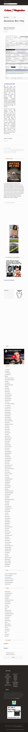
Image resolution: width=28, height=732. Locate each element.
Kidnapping (7, 618)
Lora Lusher (7, 477)
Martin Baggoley (8, 460)
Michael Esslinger (8, 419)
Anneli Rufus (7, 533)
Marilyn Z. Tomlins (8, 557)
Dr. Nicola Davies (8, 413)
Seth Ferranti (7, 422)
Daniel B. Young (8, 550)
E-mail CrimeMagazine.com (18, 726)
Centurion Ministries (8, 575)
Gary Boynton (7, 391)
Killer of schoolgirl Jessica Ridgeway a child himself (9, 28)
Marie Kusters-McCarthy (9, 468)
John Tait (6, 554)
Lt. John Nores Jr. (8, 506)
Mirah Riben (7, 525)
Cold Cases (7, 596)
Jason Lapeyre (7, 472)
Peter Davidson (8, 412)
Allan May (6, 489)
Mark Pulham (7, 516)
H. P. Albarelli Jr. (8, 372)
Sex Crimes (7, 630)
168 (12, 150)
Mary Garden (7, 431)
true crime (13, 698)
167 (9, 148)
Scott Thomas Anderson (9, 378)
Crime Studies (7, 601)
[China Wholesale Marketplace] (9, 294)
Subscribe (15, 683)
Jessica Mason (7, 487)
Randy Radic (7, 523)
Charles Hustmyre (8, 446)
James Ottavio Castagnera (10, 403)
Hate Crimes (7, 606)
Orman (11, 729)
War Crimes (7, 634)
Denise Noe (7, 504)
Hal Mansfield (7, 482)
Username (6, 643)
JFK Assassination (8, 615)
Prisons (6, 627)
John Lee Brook (8, 393)
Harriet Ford (7, 425)
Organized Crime (8, 625)
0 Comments (6, 31)
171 (22, 150)
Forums (7, 678)
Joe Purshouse (7, 518)
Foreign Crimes (8, 603)
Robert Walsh (7, 564)
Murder (6, 622)
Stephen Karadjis (8, 453)
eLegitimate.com (8, 584)
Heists (6, 608)
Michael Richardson (8, 526)
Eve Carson (7, 401)
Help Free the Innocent (9, 578)
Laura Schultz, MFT (8, 535)
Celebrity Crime (8, 594)
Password (6, 648)
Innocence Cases (8, 612)
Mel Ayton (6, 381)
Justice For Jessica (8, 138)
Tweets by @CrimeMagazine (9, 280)
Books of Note (8, 676)
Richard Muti (7, 501)
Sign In (6, 1)
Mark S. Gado (7, 429)
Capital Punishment (8, 593)
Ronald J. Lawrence (8, 473)
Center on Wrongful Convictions (11, 573)
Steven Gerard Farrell (9, 420)
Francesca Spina (8, 542)
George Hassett (8, 444)
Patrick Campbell (8, 398)
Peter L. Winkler (8, 561)
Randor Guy (7, 443)
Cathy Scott (7, 537)
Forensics (6, 605)
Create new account (9, 652)
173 (8, 151)
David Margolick (8, 485)
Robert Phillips (7, 511)
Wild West (6, 636)
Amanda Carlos (8, 400)
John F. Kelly (7, 463)
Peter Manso (7, 484)
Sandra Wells (7, 566)
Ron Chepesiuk (8, 407)
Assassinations (7, 591)
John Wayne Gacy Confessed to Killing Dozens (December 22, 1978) (14, 263)
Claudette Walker (8, 549)
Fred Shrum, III (7, 538)
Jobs (15, 681)
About (15, 675)
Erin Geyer (7, 434)
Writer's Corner (8, 685)
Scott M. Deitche (8, 417)
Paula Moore (7, 496)
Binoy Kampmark (8, 451)
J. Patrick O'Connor (8, 508)
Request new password (10, 654)
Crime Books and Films (9, 600)
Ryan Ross (7, 530)
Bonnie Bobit (7, 390)
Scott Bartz (7, 386)
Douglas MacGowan (8, 478)
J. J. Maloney (7, 369)
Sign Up (9, 1)
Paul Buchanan (8, 396)
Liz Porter (6, 513)
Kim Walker (7, 555)
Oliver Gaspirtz (7, 432)
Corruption (7, 598)
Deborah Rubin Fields (9, 424)
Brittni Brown (7, 455)
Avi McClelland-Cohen (9, 490)
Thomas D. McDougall (9, 492)
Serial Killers (7, 629)
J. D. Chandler (7, 405)
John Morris (7, 497)
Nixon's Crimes (7, 624)
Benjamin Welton (8, 547)
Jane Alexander (8, 374)
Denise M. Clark (8, 408)
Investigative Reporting (9, 613)
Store (8, 683)
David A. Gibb (7, 436)
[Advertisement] (16, 14)
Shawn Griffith (7, 441)
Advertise (15, 676)
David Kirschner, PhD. (9, 465)
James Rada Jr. (8, 521)
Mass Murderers (8, 620)
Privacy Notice (15, 682)
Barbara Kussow (8, 466)
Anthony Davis (7, 415)
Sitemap (7, 682)
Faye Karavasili (8, 456)
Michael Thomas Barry (9, 384)
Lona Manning (7, 480)
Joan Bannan (7, 383)
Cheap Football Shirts (9, 582)
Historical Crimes (8, 610)
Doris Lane (7, 470)
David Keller (7, 461)
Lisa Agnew (7, 371)
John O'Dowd (7, 509)
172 (5, 151)
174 (11, 151)
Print (8, 679)
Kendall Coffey (7, 410)
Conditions (15, 686)
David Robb (7, 528)
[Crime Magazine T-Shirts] (19, 294)
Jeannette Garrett (8, 458)
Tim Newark (7, 502)
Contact (15, 679)
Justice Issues (7, 617)
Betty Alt (6, 376)
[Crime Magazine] (15, 11)
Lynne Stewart (7, 543)
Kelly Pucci (7, 514)
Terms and (15, 685)
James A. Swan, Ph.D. (9, 545)
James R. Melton (8, 494)
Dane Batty (7, 388)
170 (19, 150)
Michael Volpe (7, 559)
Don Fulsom (7, 427)
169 (16, 150)
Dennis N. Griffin (8, 439)
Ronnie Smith (7, 540)
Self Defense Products (9, 580)
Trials (6, 632)
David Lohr (7, 475)
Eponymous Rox (10, 84)
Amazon (16, 197)
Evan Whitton (7, 552)
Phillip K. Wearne (8, 562)
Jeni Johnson (7, 449)
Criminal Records (8, 577)
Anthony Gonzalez (8, 437)
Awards (15, 678)
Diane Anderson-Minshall (9, 379)
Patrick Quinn (7, 520)
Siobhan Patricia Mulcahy (9, 499)
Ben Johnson (7, 448)
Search (7, 681)
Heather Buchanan (8, 395)
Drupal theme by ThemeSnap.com (18, 729)
